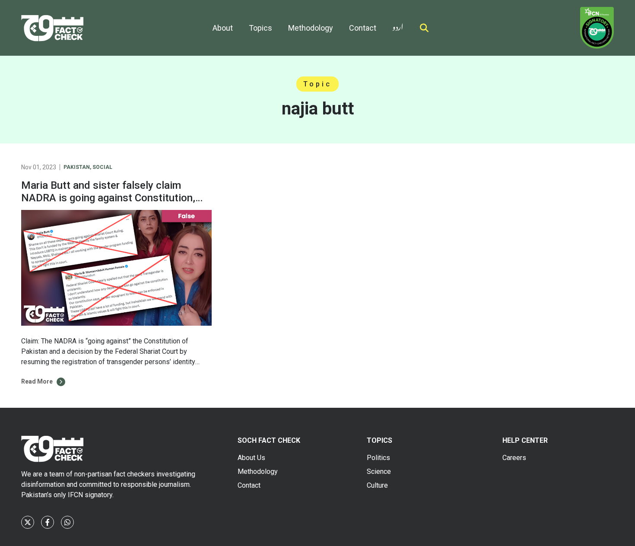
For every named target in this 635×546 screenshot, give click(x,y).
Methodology (310, 27)
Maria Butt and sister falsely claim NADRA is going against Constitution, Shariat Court (108, 197)
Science (379, 471)
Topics (260, 27)
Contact (362, 27)
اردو (397, 25)
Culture (377, 485)
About (223, 27)
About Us (251, 458)
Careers (514, 458)
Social (102, 167)
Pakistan (77, 167)
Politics (378, 458)
